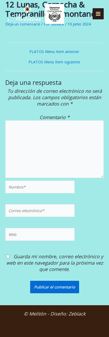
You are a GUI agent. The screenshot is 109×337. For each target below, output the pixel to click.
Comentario (54, 117)
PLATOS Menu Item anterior (54, 52)
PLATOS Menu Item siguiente (54, 62)
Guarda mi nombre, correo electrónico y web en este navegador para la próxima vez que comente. (54, 262)
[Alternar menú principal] (98, 13)
